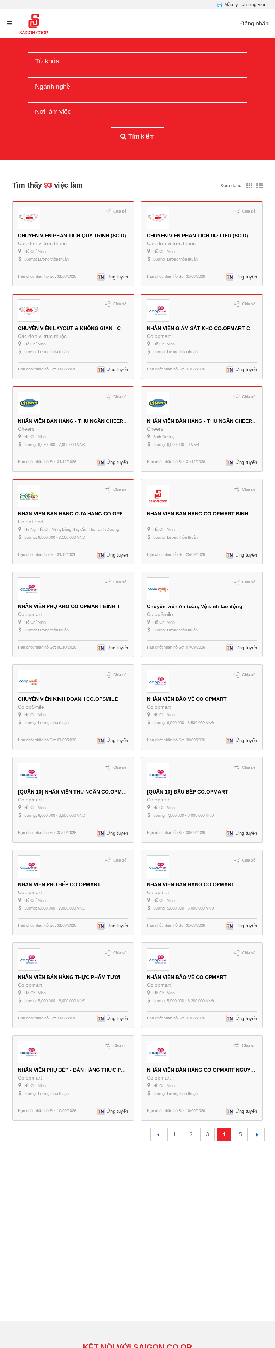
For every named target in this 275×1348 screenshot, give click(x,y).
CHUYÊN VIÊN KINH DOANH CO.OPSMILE (68, 699)
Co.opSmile (160, 614)
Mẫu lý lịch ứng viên (245, 4)
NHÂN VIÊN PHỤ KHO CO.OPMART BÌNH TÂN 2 (74, 606)
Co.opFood (30, 521)
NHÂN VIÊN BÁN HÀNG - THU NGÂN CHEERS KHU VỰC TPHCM (94, 421)
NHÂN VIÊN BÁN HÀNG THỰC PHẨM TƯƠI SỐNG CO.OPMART (93, 977)
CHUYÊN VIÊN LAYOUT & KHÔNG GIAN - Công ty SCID (84, 328)
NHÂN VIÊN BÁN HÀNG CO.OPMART (191, 884)
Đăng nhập (254, 23)
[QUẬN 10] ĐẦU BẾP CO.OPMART (187, 792)
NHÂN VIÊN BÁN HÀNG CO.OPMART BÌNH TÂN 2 (205, 514)
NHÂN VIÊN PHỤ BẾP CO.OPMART (59, 884)
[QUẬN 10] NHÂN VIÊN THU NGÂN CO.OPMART (75, 792)
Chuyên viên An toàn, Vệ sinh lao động (194, 606)
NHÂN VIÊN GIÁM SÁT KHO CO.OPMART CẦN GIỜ (207, 328)
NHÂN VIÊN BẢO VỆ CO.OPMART (187, 699)
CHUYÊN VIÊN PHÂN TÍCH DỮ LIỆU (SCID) (197, 235)
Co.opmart (159, 336)
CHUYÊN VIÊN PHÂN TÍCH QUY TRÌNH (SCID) (72, 235)
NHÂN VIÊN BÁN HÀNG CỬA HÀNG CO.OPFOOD (76, 514)
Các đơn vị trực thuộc (42, 243)
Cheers (26, 429)
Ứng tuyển (117, 277)
